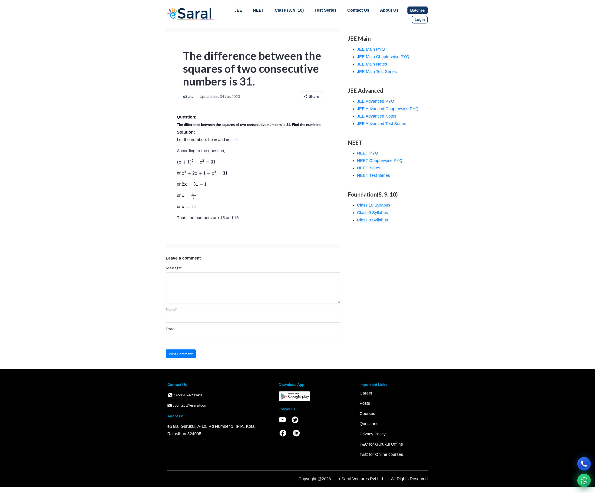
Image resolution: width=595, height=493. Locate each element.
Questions (369, 423)
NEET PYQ (367, 153)
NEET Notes (368, 168)
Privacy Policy (373, 434)
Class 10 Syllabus (373, 205)
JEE (238, 10)
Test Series (325, 10)
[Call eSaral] (584, 463)
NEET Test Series (373, 175)
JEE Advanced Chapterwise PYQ (388, 108)
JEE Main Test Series (377, 71)
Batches (417, 10)
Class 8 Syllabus (372, 220)
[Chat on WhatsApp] (584, 480)
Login (420, 20)
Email (170, 328)
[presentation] (215, 139)
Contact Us (358, 10)
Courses (367, 413)
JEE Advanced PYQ (375, 101)
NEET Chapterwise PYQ (380, 160)
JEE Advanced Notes (376, 116)
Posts (365, 403)
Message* (174, 268)
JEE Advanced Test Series (381, 123)
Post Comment (181, 354)
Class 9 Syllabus (372, 212)
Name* (171, 309)
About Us (389, 10)
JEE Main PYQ (371, 49)
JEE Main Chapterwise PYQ (383, 56)
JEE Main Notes (372, 64)
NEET (258, 10)
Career (366, 393)
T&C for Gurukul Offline (381, 444)
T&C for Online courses (381, 454)
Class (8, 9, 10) (289, 10)
